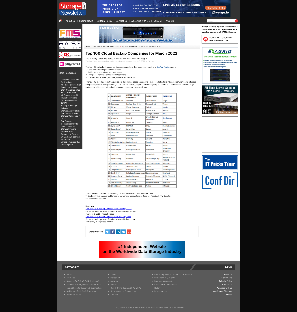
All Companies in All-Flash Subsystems (70, 96)
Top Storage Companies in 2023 (69, 122)
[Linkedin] (118, 231)
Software (114, 281)
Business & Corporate (163, 281)
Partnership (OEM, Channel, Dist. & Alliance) (173, 274)
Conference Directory (222, 291)
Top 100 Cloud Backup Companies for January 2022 (108, 216)
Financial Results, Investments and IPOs (84, 284)
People (113, 284)
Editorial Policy (104, 21)
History (157, 288)
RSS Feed (180, 307)
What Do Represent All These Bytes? (70, 143)
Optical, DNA (116, 278)
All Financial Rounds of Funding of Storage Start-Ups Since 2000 (71, 87)
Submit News (86, 21)
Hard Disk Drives (74, 294)
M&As (69, 274)
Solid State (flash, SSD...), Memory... (82, 291)
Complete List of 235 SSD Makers (70, 80)
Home (88, 47)
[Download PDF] (129, 231)
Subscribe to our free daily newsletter (220, 39)
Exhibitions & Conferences (165, 284)
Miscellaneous (160, 291)
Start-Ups (71, 278)
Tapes (113, 274)
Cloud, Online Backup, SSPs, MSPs (105, 47)
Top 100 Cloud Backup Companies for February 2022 (108, 208)
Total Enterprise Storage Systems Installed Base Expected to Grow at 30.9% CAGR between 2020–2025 (70, 133)
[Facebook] (112, 231)
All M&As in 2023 (68, 92)
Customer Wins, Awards (164, 278)
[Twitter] (107, 231)
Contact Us (121, 21)
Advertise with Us (140, 21)
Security (114, 294)
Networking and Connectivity (123, 291)
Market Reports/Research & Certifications (84, 288)
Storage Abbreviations (70, 111)
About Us (70, 21)
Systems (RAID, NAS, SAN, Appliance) (83, 281)
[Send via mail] (123, 231)
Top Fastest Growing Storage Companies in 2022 (70, 116)
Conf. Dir (157, 21)
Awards (170, 21)
